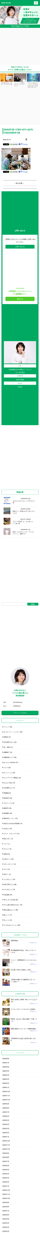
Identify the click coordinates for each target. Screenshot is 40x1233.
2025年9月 (5, 1104)
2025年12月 (6, 1091)
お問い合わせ (20, 246)
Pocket (25, 144)
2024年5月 (5, 1170)
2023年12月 (6, 1190)
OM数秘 (6, 793)
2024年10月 (6, 1149)
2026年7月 (5, 1063)
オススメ (6, 849)
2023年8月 (5, 1207)
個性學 (5, 808)
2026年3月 (5, 1079)
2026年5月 (5, 1071)
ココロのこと (7, 879)
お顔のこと (7, 859)
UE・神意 (6, 747)
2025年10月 (6, 1100)
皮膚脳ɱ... (15, 940)
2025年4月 (5, 1124)
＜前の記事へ (19, 183)
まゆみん (6, 828)
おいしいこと (7, 773)
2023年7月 (5, 1211)
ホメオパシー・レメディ (11, 732)
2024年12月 (6, 1141)
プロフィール (7, 803)
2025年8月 (5, 1108)
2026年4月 (5, 1075)
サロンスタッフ (8, 864)
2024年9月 (5, 1153)
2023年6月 (5, 1215)
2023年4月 (5, 1223)
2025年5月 (5, 1120)
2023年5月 (5, 1219)
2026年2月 (5, 1083)
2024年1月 (5, 1186)
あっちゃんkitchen (9, 762)
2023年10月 (6, 1198)
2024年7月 (5, 1161)
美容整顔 (6, 813)
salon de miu (6, 3)
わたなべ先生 (7, 783)
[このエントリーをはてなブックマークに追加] (21, 144)
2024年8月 (5, 1157)
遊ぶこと (6, 915)
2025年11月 (6, 1095)
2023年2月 (5, 1231)
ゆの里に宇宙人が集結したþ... (21, 970)
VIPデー (6, 874)
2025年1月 (5, 1137)
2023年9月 (5, 1202)
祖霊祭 (5, 737)
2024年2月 (5, 1182)
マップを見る (20, 372)
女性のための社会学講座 (11, 823)
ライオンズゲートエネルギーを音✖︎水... (23, 1009)
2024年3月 (5, 1178)
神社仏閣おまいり (9, 910)
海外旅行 (6, 798)
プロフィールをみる (20, 713)
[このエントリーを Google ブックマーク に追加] (19, 144)
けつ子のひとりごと (10, 925)
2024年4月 (5, 1174)
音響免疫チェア (8, 757)
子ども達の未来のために (11, 905)
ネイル (5, 869)
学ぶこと (6, 920)
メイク (5, 844)
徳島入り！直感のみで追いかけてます (24, 512)
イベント (6, 727)
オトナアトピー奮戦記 (10, 778)
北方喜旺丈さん (8, 742)
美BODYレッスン (9, 818)
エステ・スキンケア (10, 833)
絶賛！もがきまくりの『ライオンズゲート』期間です (23, 533)
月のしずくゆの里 (9, 900)
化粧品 (5, 854)
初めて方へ (7, 839)
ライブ (5, 767)
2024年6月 (5, 1165)
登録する (20, 299)
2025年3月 (5, 1128)
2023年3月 (5, 1227)
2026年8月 (5, 1058)
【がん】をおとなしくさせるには (23, 501)
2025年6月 (5, 1116)
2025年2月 (5, 1133)
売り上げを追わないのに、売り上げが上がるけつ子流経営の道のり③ (33, 85)
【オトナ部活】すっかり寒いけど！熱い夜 (23, 522)
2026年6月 (5, 1067)
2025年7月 (5, 1112)
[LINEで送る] (14, 144)
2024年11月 (6, 1145)
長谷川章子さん (8, 884)
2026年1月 (5, 1087)
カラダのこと (7, 889)
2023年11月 (6, 1194)
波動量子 (6, 752)
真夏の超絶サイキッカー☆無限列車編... (24, 1029)
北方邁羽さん (7, 788)
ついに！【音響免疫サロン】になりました (19, 84)
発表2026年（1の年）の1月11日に (6, 83)
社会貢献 (6, 895)
